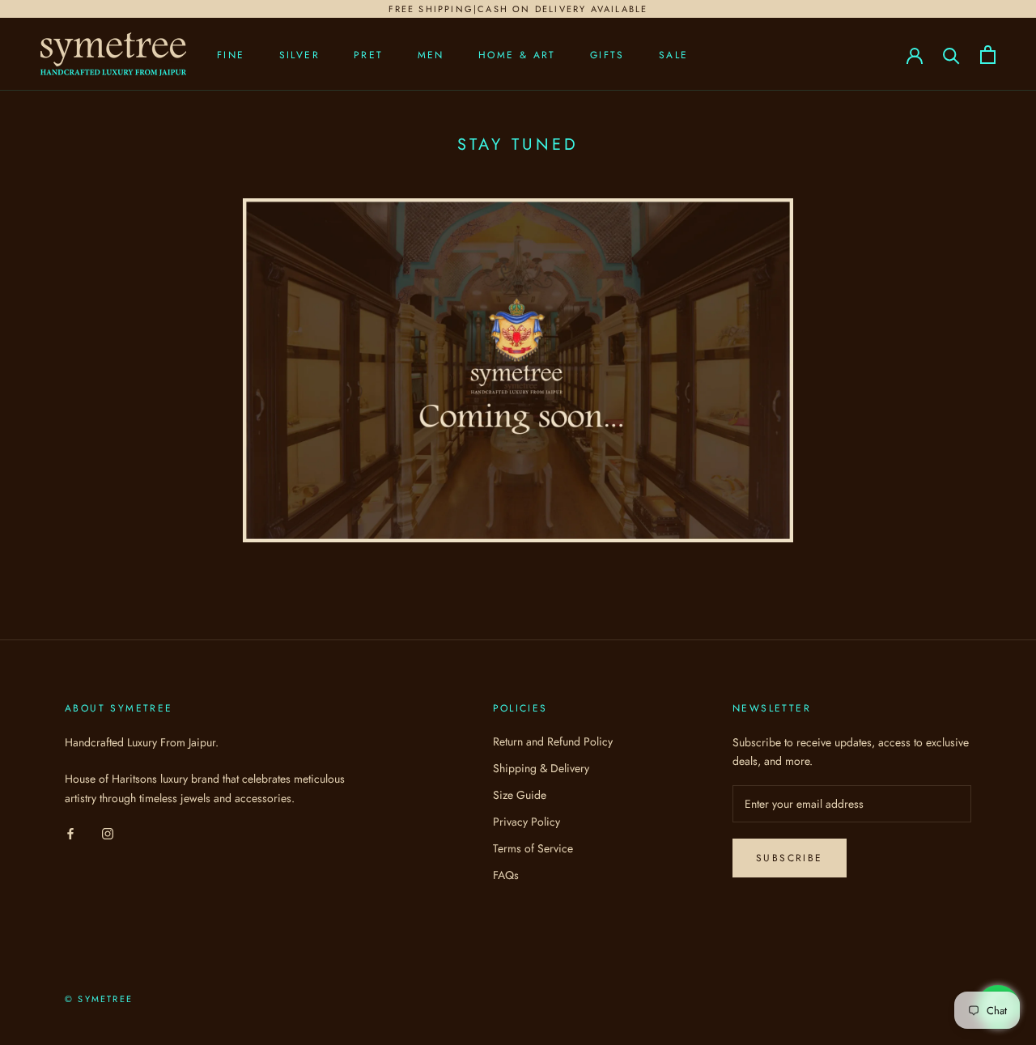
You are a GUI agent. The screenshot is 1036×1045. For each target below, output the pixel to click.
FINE (231, 55)
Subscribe (789, 858)
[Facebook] (70, 833)
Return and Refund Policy (553, 741)
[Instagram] (107, 833)
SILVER (299, 55)
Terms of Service (533, 848)
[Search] (951, 54)
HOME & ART (517, 55)
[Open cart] (988, 54)
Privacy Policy (526, 821)
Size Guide (519, 795)
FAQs (506, 875)
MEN (431, 55)
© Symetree (99, 998)
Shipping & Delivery (541, 768)
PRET (369, 55)
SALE (674, 55)
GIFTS (607, 55)
